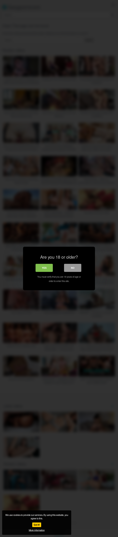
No (72, 267)
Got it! (37, 524)
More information (37, 530)
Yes (44, 267)
